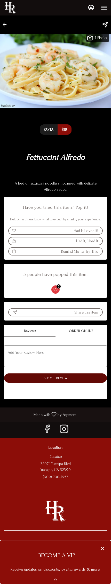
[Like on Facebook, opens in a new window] (47, 430)
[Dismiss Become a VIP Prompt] (102, 548)
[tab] (30, 331)
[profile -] (91, 7)
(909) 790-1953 (55, 477)
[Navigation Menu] (104, 7)
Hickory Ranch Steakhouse (55, 511)
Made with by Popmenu (40, 414)
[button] (6, 24)
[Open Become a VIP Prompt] (55, 580)
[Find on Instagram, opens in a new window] (64, 430)
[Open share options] (105, 25)
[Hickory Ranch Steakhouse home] (27, 7)
